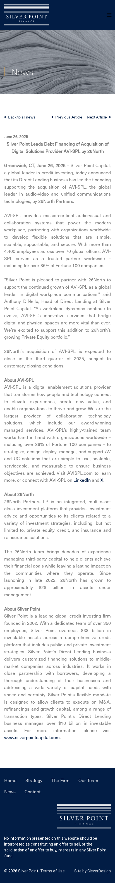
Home (10, 780)
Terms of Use (52, 871)
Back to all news (21, 117)
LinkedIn (82, 479)
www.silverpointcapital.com (32, 737)
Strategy (33, 780)
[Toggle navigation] (109, 15)
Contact (32, 791)
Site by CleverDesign (92, 871)
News (10, 791)
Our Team (88, 780)
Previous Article (68, 117)
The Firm (60, 780)
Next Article (97, 117)
